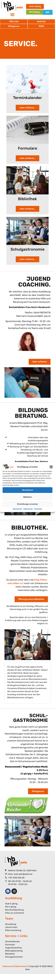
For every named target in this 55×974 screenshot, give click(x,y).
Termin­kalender (27, 97)
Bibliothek (27, 199)
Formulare (27, 148)
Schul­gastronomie (27, 249)
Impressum (38, 509)
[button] (51, 467)
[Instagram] (14, 891)
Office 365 (13, 21)
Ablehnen (27, 497)
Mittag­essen (13, 26)
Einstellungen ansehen (27, 504)
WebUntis (41, 21)
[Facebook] (8, 891)
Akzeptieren (27, 490)
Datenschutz (17, 509)
